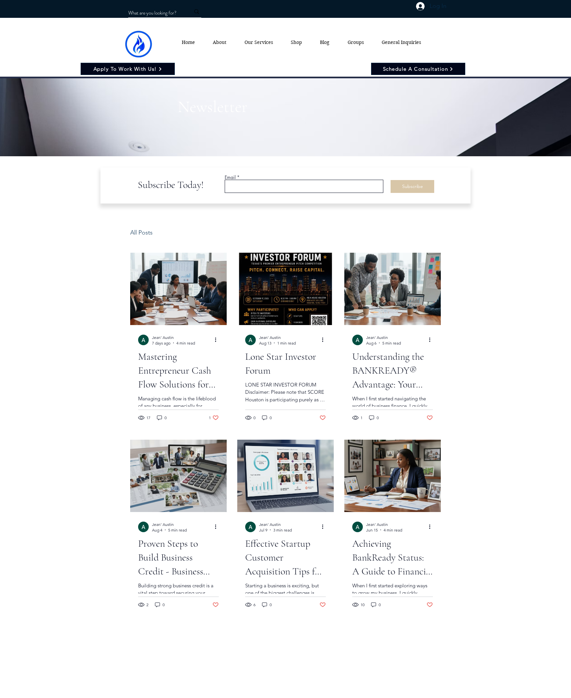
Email (230, 177)
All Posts (141, 232)
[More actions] (218, 340)
